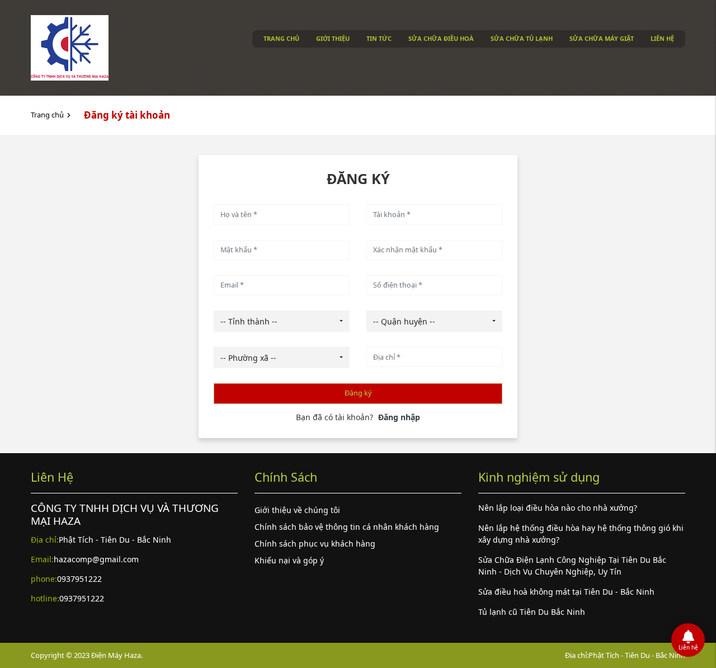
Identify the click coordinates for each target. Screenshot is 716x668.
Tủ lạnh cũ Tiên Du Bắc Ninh (531, 611)
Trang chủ (281, 38)
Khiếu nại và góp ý (289, 560)
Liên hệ (662, 38)
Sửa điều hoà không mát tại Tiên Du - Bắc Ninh (566, 591)
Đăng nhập (399, 417)
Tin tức (379, 38)
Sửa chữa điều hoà (441, 38)
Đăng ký (358, 393)
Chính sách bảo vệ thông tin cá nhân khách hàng (347, 526)
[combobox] (282, 321)
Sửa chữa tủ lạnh (522, 38)
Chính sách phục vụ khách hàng (315, 543)
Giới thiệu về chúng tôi (297, 510)
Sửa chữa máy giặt (601, 38)
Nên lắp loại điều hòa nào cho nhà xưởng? (557, 507)
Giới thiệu (333, 38)
